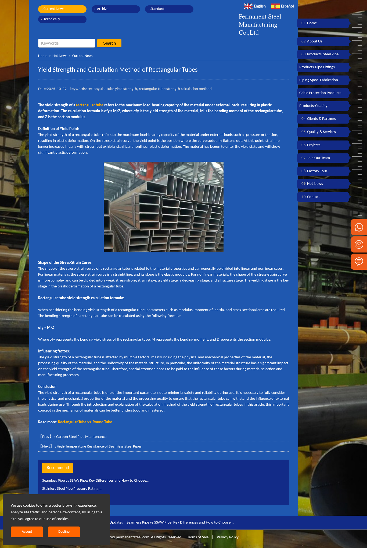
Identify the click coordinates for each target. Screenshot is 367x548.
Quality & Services (318, 132)
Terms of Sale (197, 537)
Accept (27, 532)
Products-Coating (313, 106)
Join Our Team (315, 158)
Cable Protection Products (320, 93)
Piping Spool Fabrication (318, 80)
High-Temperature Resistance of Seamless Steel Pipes (99, 447)
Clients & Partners (318, 119)
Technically (52, 19)
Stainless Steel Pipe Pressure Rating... (72, 489)
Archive (102, 9)
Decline (64, 532)
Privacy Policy (228, 537)
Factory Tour (314, 171)
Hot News (59, 56)
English (260, 7)
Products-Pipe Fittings (317, 67)
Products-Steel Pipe (320, 54)
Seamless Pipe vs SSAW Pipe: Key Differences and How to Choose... (95, 481)
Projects (310, 145)
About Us (311, 41)
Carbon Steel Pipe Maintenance (81, 437)
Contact (310, 197)
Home (42, 56)
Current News (54, 9)
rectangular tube (89, 105)
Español (287, 7)
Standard (157, 9)
